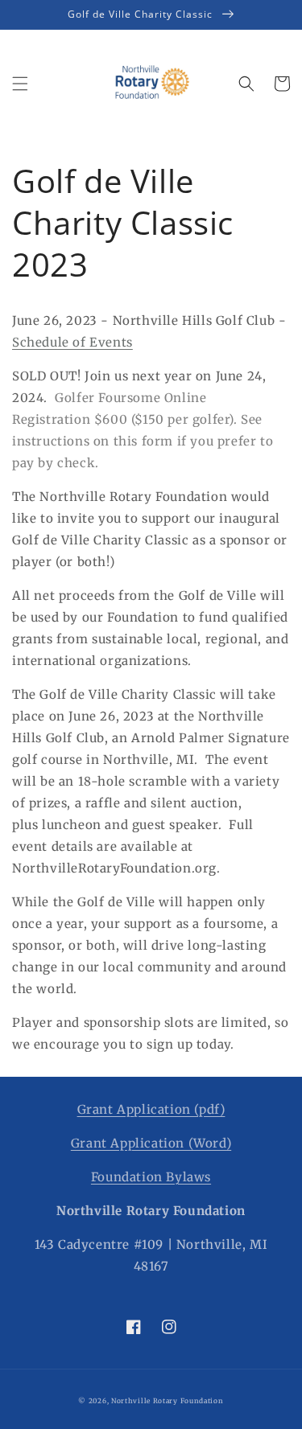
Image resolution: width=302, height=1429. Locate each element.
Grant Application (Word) (151, 1143)
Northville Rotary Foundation (167, 1401)
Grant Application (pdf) (151, 1109)
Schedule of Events (72, 342)
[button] (20, 83)
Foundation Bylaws (151, 1177)
